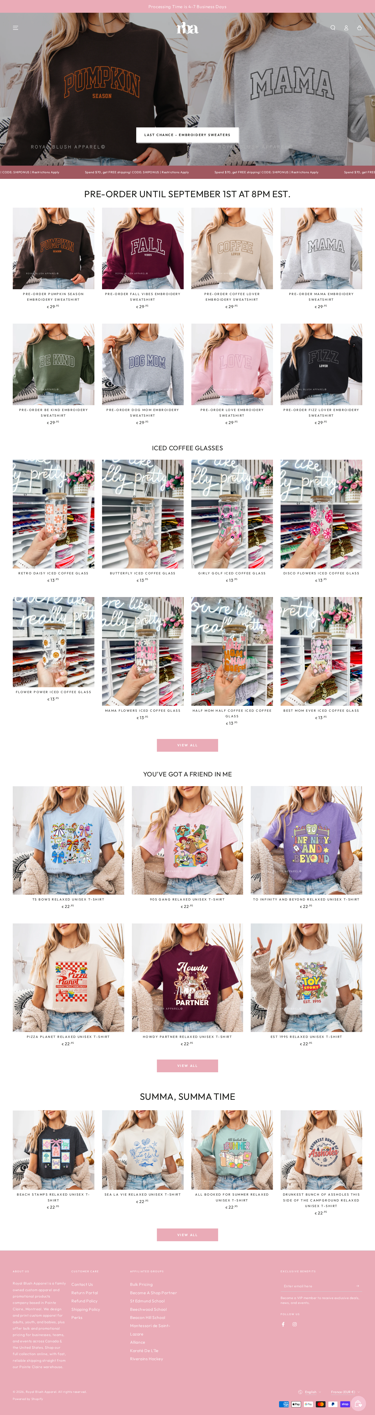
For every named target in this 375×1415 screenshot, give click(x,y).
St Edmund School (147, 1300)
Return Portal (84, 1292)
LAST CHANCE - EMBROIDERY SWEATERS (187, 135)
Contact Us (82, 1284)
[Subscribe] (359, 1285)
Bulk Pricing (141, 1284)
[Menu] (15, 27)
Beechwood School (148, 1309)
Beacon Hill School (147, 1317)
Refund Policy (84, 1300)
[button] (333, 27)
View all (187, 745)
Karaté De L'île (144, 1350)
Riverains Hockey (146, 1358)
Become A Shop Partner (153, 1292)
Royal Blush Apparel (41, 1392)
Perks (77, 1317)
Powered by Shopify (28, 1399)
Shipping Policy (85, 1309)
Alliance (137, 1342)
